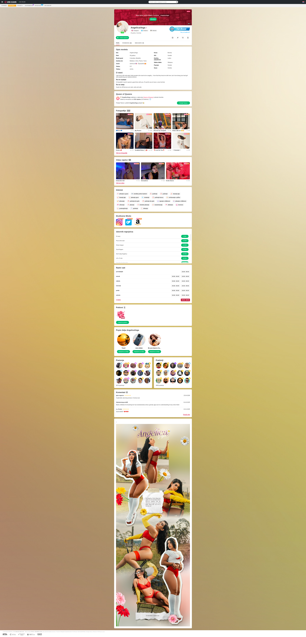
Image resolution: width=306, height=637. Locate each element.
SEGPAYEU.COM (38, 631)
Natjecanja (38, 5)
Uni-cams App (47, 5)
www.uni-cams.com (19, 631)
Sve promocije (29, 5)
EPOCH (32, 631)
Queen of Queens (148, 97)
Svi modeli (4, 5)
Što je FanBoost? (185, 32)
